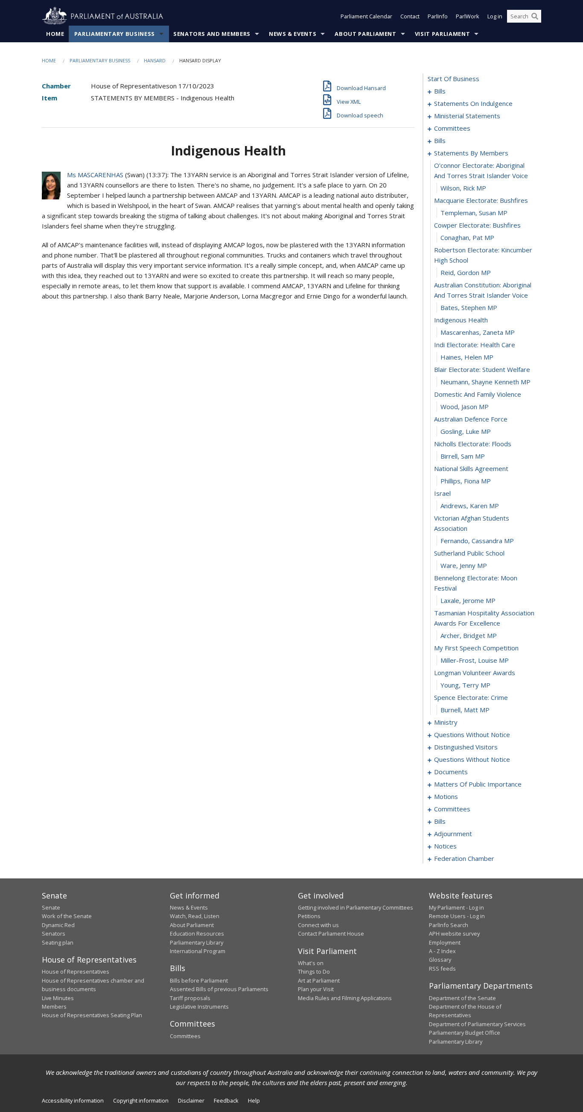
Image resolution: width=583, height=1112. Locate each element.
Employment (445, 942)
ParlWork (467, 16)
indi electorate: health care (474, 344)
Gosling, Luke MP (465, 431)
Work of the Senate (67, 916)
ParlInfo (438, 16)
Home (55, 34)
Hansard (155, 60)
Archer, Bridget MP (468, 635)
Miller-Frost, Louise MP (474, 660)
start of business (453, 78)
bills (440, 91)
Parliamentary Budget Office (464, 1032)
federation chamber (464, 858)
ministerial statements (467, 115)
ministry (446, 722)
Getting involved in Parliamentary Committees (355, 907)
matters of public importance (478, 784)
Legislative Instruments (199, 1006)
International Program (197, 951)
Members (54, 1006)
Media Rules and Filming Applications (345, 998)
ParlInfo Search (448, 925)
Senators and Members (212, 34)
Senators (53, 933)
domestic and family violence (477, 394)
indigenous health (461, 320)
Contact (410, 16)
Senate (51, 907)
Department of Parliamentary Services (477, 1024)
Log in (494, 16)
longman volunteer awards (474, 672)
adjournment (453, 833)
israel (442, 493)
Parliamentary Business (114, 34)
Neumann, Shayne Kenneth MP (485, 381)
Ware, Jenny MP (463, 565)
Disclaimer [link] (191, 1100)
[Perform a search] (534, 16)
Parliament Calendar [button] (366, 16)
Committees (185, 1036)
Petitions (309, 916)
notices (445, 846)
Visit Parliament (442, 34)
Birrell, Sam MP (462, 456)
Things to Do (314, 971)
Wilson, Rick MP (463, 188)
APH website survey (454, 933)
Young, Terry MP (465, 685)
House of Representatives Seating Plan (92, 1015)
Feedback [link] (226, 1100)
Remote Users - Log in (457, 916)
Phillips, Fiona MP (465, 481)
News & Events (292, 34)
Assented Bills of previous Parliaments (219, 989)
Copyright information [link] (141, 1100)
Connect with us (318, 925)
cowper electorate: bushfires (477, 225)
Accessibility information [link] (73, 1100)
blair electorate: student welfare (482, 369)
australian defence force (470, 419)
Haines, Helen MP (466, 357)
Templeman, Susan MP (473, 212)
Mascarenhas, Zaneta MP (477, 332)
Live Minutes (58, 998)
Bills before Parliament (199, 980)
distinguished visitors (466, 747)
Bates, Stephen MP (468, 307)
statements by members (471, 153)
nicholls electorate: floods (472, 443)
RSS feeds (442, 968)
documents (451, 771)
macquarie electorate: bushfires (481, 200)
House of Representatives (75, 971)
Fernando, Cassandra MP (477, 540)
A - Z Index (442, 951)
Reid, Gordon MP (465, 272)
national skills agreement (471, 468)
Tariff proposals (190, 998)
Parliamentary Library (196, 942)
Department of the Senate (462, 998)
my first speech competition (476, 648)
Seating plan (57, 942)
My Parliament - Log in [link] (456, 907)
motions (446, 796)
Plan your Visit (316, 989)
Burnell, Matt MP (465, 709)
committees (452, 128)
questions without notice (472, 734)
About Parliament (365, 34)
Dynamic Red (58, 925)
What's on (311, 963)
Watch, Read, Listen (194, 916)
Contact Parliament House (331, 933)
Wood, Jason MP (464, 406)
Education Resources (197, 933)
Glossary (440, 959)
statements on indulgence (473, 103)
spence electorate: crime (471, 697)
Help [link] (254, 1100)
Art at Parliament (319, 980)
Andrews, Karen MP (469, 505)
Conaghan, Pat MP (467, 237)
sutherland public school (469, 553)
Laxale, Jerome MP (468, 600)
